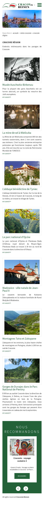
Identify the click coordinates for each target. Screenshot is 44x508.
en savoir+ (6, 97)
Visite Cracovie (25, 33)
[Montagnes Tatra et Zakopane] (22, 323)
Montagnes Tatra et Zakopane (19, 338)
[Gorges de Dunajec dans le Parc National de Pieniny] (22, 371)
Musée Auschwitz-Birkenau (17, 84)
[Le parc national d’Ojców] (22, 221)
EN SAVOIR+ (22, 476)
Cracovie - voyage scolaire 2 (22, 459)
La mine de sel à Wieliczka (16, 132)
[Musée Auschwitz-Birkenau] (22, 69)
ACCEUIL (15, 33)
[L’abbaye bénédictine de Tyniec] (22, 173)
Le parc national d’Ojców (16, 237)
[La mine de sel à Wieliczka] (22, 117)
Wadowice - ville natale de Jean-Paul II (20, 289)
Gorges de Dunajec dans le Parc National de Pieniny (19, 388)
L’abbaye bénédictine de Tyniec (20, 189)
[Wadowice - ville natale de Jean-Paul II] (22, 272)
